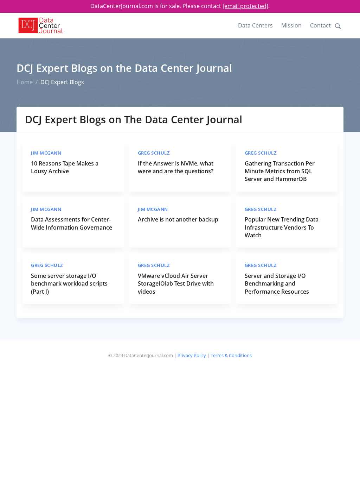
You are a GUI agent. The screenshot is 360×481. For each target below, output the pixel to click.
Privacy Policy (192, 355)
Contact (320, 25)
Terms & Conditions (231, 355)
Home (25, 82)
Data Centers (255, 25)
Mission (291, 25)
